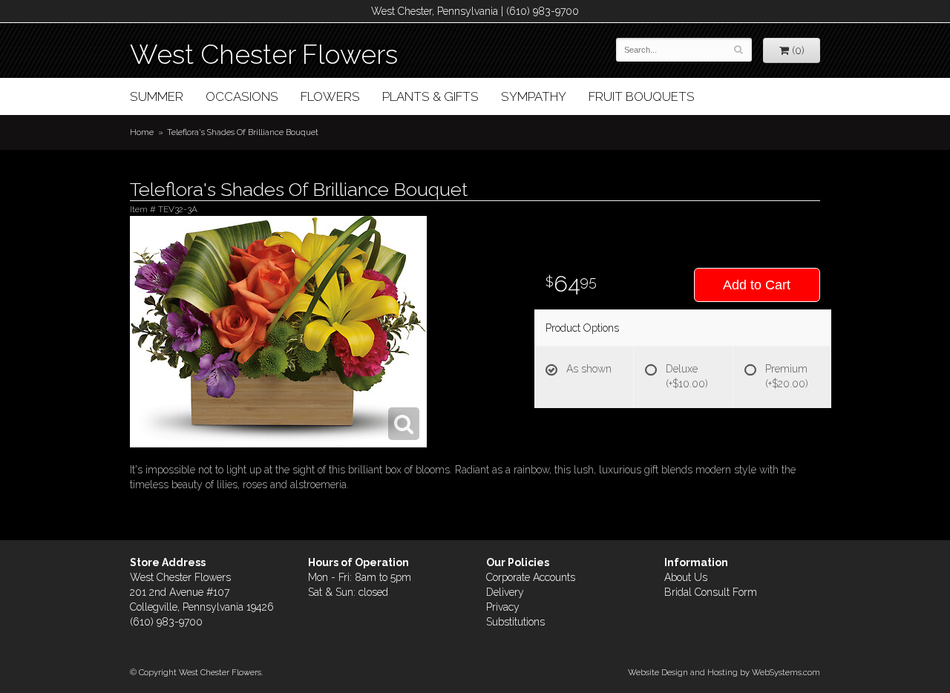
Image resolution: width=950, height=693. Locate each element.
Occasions (242, 96)
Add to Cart (756, 284)
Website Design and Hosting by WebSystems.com (724, 672)
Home (142, 132)
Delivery (505, 592)
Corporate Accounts (530, 577)
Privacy (503, 607)
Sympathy (533, 96)
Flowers (330, 96)
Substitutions (515, 622)
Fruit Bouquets (642, 96)
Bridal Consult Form (710, 592)
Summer (156, 96)
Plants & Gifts (430, 96)
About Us (685, 577)
